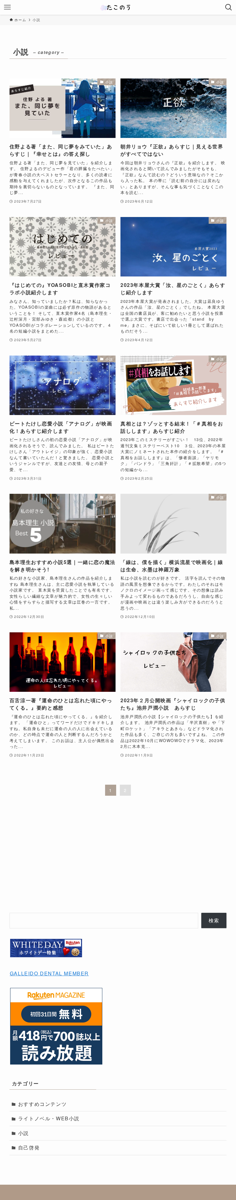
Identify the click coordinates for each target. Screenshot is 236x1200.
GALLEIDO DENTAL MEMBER (49, 973)
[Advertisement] (118, 860)
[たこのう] (118, 7)
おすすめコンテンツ (42, 1103)
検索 (214, 920)
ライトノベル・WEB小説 (49, 1118)
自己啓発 (29, 1147)
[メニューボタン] (7, 7)
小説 (23, 1133)
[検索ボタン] (228, 7)
